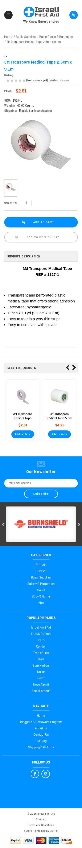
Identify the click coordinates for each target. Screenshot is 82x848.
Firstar (41, 640)
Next (74, 367)
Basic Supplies (41, 578)
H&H (41, 659)
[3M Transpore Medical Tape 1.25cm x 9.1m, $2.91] (23, 396)
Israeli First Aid (41, 628)
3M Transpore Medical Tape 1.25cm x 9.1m (22, 418)
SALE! (41, 590)
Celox (41, 678)
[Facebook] (35, 774)
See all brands (41, 691)
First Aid (41, 565)
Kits (41, 603)
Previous (67, 367)
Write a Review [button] (59, 80)
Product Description (23, 257)
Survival (41, 571)
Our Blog (41, 741)
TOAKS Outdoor (41, 634)
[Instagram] (45, 774)
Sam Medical (41, 666)
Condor (41, 647)
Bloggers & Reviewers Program (41, 722)
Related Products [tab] (21, 368)
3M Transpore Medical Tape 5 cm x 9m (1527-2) (59, 418)
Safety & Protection (41, 584)
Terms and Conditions (41, 825)
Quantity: (10, 203)
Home (41, 716)
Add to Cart (22, 434)
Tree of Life (41, 653)
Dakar (41, 672)
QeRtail (54, 831)
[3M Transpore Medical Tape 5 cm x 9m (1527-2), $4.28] (59, 396)
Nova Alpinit (41, 685)
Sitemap (41, 819)
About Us (41, 728)
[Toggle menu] (8, 15)
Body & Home (41, 597)
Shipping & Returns (41, 747)
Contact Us (41, 735)
